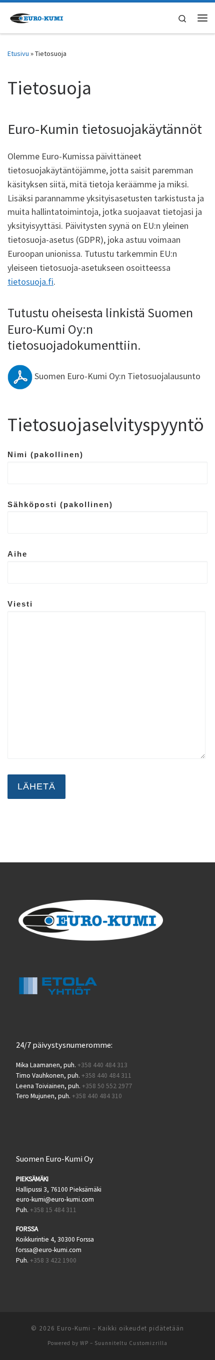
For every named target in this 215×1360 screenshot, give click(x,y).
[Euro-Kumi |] (37, 16)
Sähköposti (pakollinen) (60, 504)
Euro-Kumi (73, 1328)
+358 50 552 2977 (107, 1086)
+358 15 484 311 (53, 1210)
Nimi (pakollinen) (46, 454)
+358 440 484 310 (97, 1096)
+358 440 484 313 (103, 1065)
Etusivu (18, 53)
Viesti (20, 604)
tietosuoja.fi (31, 281)
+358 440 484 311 (107, 1075)
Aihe (18, 554)
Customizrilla (148, 1343)
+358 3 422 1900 (53, 1260)
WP (84, 1343)
